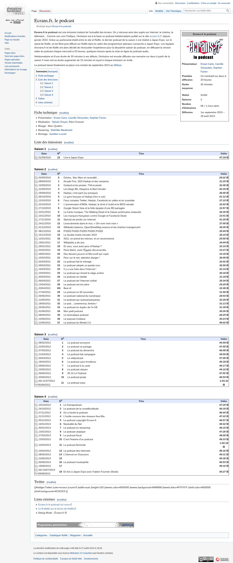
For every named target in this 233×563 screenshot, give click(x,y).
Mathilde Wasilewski (61, 130)
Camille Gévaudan (78, 117)
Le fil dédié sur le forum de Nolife (56, 508)
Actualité (87, 535)
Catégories (41, 535)
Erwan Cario (207, 64)
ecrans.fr (154, 36)
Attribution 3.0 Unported (81, 553)
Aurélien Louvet (57, 134)
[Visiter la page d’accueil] (15, 13)
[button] (10, 73)
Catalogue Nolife (59, 535)
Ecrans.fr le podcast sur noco (54, 504)
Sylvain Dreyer (60, 121)
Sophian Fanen (98, 117)
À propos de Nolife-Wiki (71, 559)
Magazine (75, 535)
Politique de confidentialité (45, 559)
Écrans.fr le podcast (61, 26)
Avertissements (91, 559)
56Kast (117, 65)
